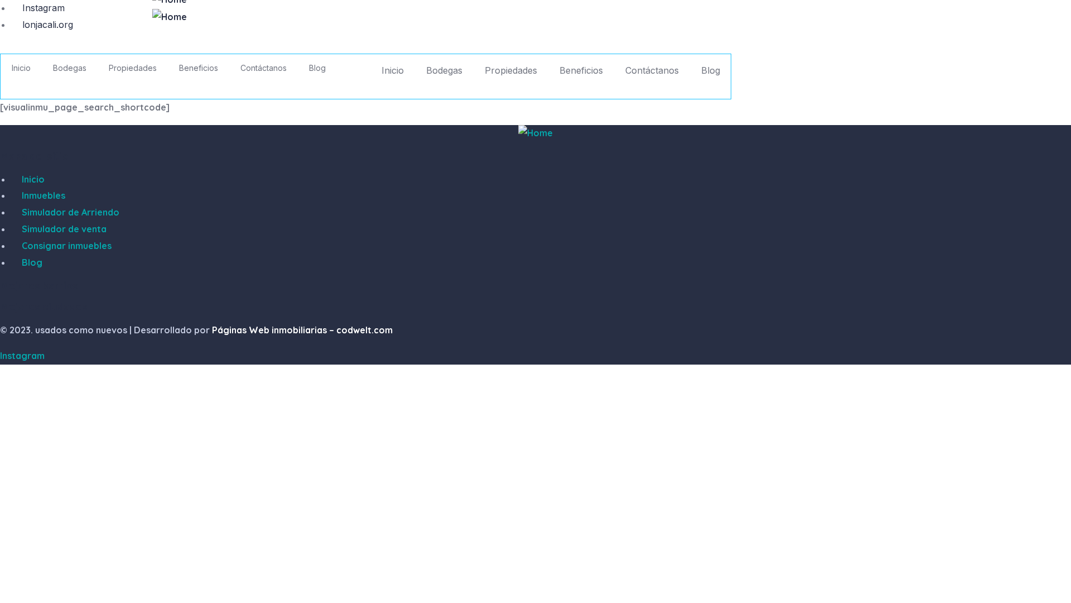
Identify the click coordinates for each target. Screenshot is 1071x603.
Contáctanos (652, 70)
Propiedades (511, 70)
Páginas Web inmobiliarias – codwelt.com (302, 330)
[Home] (169, 17)
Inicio (393, 70)
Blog (710, 70)
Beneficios (581, 70)
